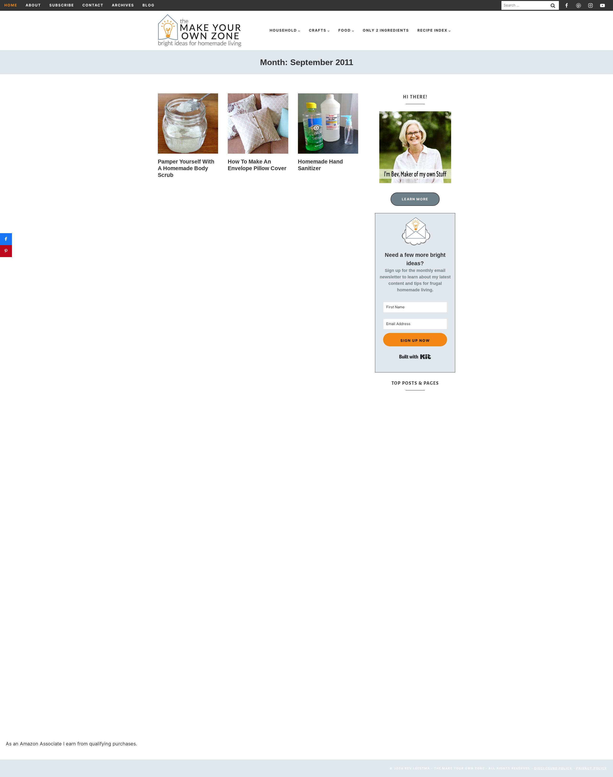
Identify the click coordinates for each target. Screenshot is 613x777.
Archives (123, 5)
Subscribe (61, 5)
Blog (148, 5)
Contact (92, 5)
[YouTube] (602, 5)
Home (10, 5)
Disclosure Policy (553, 768)
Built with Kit (415, 356)
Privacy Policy (591, 768)
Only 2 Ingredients (386, 30)
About (33, 5)
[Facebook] (566, 5)
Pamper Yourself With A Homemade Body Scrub (186, 168)
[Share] (6, 239)
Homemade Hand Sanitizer (320, 164)
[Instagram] (590, 5)
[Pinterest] (578, 5)
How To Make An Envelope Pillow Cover (257, 164)
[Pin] (6, 251)
